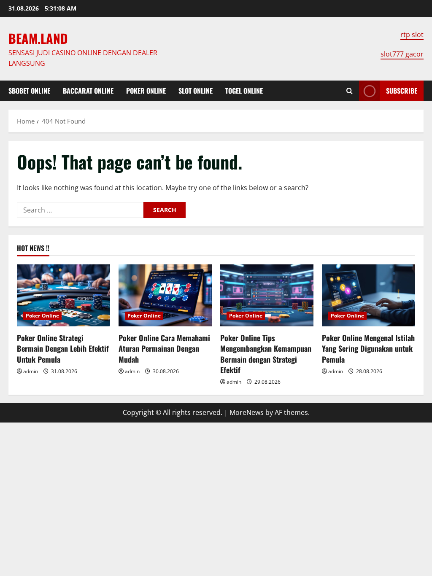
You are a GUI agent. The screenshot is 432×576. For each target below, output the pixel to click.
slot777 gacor (402, 54)
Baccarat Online (88, 91)
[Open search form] (349, 91)
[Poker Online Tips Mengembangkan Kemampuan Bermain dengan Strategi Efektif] (266, 295)
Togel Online (244, 91)
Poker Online (146, 91)
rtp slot (412, 34)
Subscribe (401, 91)
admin (30, 371)
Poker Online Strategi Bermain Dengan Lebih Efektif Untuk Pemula (63, 348)
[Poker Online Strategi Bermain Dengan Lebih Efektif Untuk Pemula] (63, 295)
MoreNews (247, 412)
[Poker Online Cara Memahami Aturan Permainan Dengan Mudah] (165, 295)
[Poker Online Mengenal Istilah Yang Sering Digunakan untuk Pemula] (368, 295)
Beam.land (38, 38)
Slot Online (195, 91)
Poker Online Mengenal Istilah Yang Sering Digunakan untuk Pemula (368, 348)
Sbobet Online (29, 91)
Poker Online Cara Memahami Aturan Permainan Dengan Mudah (164, 348)
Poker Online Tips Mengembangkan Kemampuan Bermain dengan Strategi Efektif (265, 353)
